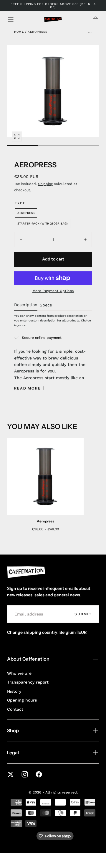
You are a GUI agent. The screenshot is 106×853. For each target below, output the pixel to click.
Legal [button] (13, 752)
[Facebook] (38, 774)
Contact (15, 709)
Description (25, 305)
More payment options (53, 291)
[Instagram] (24, 774)
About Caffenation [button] (28, 659)
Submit (83, 614)
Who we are (19, 673)
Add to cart (53, 259)
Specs (46, 305)
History (14, 691)
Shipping (45, 184)
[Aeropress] (45, 476)
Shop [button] (13, 730)
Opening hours (22, 700)
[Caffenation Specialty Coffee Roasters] (26, 572)
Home (19, 31)
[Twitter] (10, 774)
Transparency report (28, 682)
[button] (10, 19)
